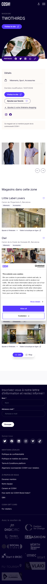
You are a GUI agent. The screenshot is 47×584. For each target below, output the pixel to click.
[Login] (39, 4)
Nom (4, 398)
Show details (35, 302)
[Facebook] (15, 58)
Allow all (23, 309)
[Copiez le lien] (35, 58)
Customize (22, 316)
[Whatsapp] (30, 58)
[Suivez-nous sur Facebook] (11, 441)
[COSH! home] (6, 4)
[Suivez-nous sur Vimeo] (32, 441)
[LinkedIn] (25, 58)
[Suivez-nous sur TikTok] (39, 441)
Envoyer (7, 424)
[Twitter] (20, 58)
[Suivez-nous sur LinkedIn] (18, 441)
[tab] (18, 355)
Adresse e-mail (8, 409)
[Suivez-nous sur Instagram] (25, 441)
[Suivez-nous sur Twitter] (4, 441)
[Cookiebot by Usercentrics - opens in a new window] (34, 266)
